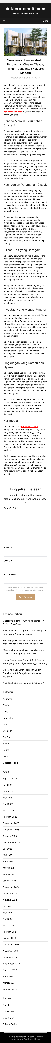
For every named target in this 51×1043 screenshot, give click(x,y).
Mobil (5, 724)
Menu (45, 20)
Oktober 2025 (10, 836)
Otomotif (7, 730)
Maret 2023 (9, 983)
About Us (7, 1005)
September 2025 (11, 842)
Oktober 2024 (10, 893)
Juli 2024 (7, 906)
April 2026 (8, 804)
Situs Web (10, 574)
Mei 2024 (7, 912)
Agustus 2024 (10, 899)
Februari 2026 (10, 816)
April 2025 (8, 861)
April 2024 (8, 919)
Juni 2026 (8, 791)
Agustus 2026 (10, 778)
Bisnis (6, 705)
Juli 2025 (7, 848)
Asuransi (7, 699)
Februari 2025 (10, 874)
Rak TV (6, 737)
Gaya (5, 711)
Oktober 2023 (10, 957)
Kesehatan (8, 718)
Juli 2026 (7, 785)
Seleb (6, 743)
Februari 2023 (10, 989)
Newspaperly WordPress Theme (25, 1039)
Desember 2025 (11, 823)
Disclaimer (8, 1018)
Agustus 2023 (10, 970)
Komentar (11, 507)
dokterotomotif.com (25, 8)
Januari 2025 (9, 880)
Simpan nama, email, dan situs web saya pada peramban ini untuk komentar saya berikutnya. (24, 588)
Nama (8, 547)
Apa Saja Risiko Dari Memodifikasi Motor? (24, 683)
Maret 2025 (8, 868)
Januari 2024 (9, 938)
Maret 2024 (9, 925)
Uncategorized (10, 762)
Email (8, 560)
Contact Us (8, 1011)
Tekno (6, 750)
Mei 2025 (7, 855)
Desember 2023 (11, 944)
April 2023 (8, 976)
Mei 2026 (7, 797)
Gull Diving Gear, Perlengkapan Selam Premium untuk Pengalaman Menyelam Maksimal (22, 673)
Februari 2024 (10, 931)
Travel (6, 756)
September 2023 (11, 963)
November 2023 (11, 951)
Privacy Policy (10, 1024)
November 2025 (11, 829)
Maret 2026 (8, 810)
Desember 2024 (11, 887)
